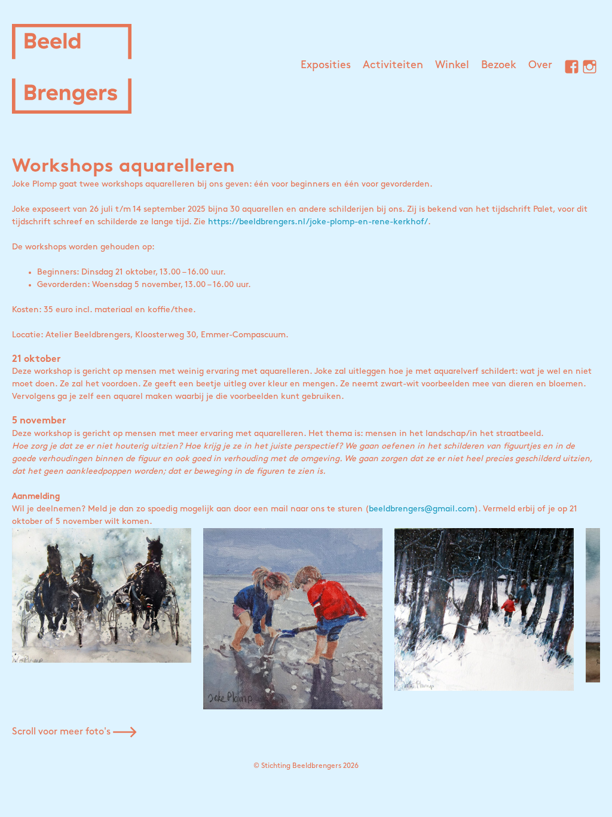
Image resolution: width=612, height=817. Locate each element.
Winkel (452, 65)
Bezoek (498, 65)
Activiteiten (393, 65)
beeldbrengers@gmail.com (422, 509)
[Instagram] (585, 69)
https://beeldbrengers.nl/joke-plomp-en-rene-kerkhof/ (318, 222)
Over (540, 65)
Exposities (326, 65)
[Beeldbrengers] (71, 69)
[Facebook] (567, 69)
